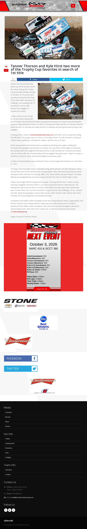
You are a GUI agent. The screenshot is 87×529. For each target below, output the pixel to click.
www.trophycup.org (20, 212)
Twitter (9, 510)
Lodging (8, 457)
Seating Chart (9, 443)
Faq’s (7, 453)
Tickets (7, 439)
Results (7, 417)
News (7, 422)
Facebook (5, 510)
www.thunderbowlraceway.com (41, 135)
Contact (7, 474)
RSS (13, 510)
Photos (7, 426)
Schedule (8, 412)
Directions (8, 448)
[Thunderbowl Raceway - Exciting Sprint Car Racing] (29, 5)
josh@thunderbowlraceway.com (22, 497)
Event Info (40, 289)
